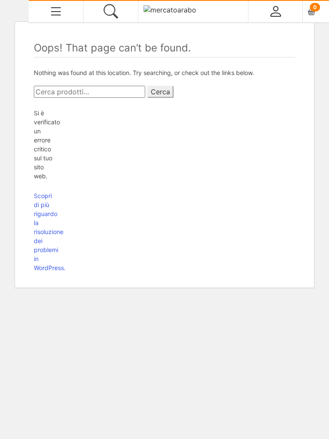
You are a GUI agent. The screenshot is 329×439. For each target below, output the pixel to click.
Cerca (160, 91)
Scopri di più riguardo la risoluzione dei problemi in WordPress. (50, 231)
